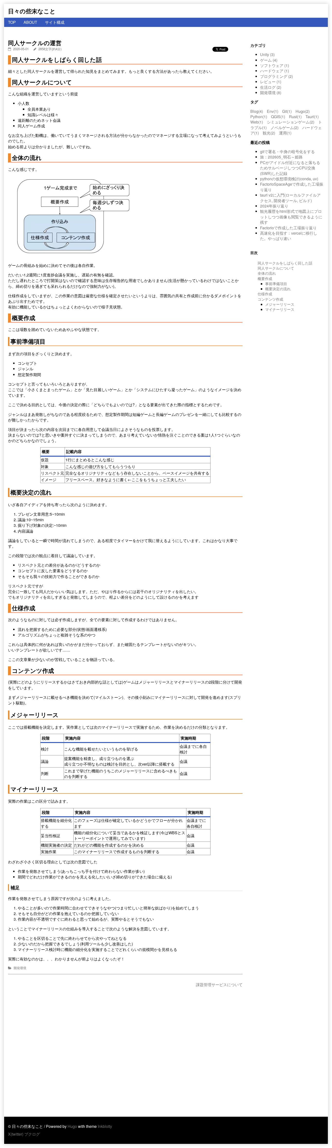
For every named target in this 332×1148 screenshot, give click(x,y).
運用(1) (285, 133)
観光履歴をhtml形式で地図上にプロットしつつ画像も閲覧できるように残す (291, 216)
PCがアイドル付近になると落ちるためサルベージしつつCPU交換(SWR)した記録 (290, 168)
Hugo (72, 1126)
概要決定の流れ (278, 288)
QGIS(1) (278, 116)
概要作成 (265, 278)
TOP (12, 22)
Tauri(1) (312, 116)
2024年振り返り (274, 206)
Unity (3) (267, 54)
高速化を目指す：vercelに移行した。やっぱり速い (288, 235)
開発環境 (20, 968)
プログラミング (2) (276, 76)
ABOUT (30, 22)
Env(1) (272, 111)
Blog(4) (256, 111)
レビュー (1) (270, 81)
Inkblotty (105, 1126)
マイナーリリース (279, 309)
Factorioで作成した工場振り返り (288, 228)
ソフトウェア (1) (274, 65)
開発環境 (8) (270, 92)
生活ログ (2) (270, 87)
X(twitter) (15, 1134)
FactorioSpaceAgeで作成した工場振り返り (291, 186)
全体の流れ (267, 273)
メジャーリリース (279, 304)
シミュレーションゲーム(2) (290, 122)
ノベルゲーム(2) (284, 127)
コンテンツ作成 (270, 298)
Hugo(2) (303, 111)
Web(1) (256, 122)
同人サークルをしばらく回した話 (285, 262)
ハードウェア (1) (274, 71)
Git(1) (287, 111)
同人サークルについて (276, 268)
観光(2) (269, 133)
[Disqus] (125, 1052)
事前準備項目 (276, 283)
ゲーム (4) (268, 60)
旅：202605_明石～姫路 (281, 157)
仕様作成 (265, 293)
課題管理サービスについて (219, 984)
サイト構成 (54, 22)
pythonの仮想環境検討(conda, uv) (289, 179)
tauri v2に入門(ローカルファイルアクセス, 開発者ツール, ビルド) (290, 197)
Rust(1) (295, 116)
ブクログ (32, 1134)
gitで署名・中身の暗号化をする (287, 151)
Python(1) (258, 116)
